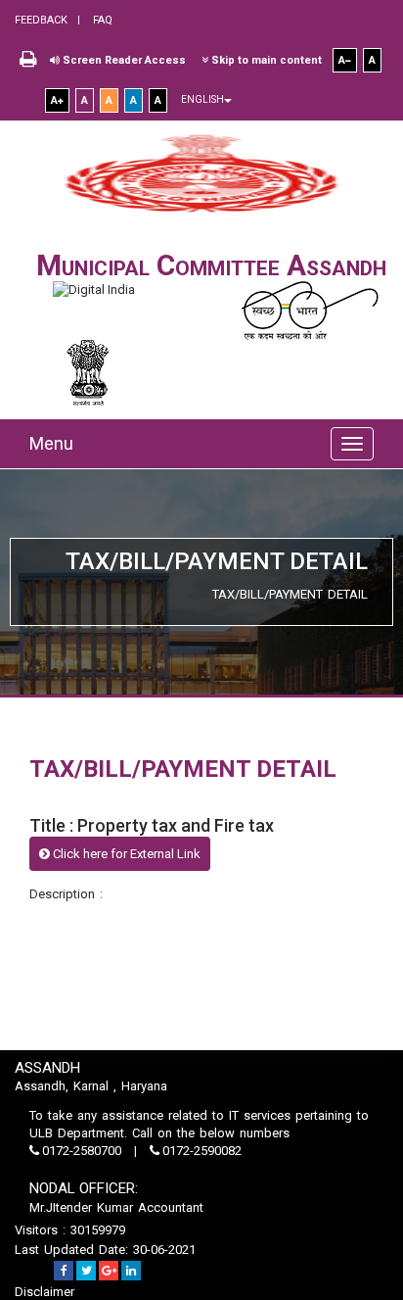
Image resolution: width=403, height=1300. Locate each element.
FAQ (101, 20)
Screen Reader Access (123, 60)
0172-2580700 (81, 1150)
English (202, 99)
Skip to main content (265, 60)
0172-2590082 (200, 1150)
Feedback (41, 20)
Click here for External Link (125, 853)
